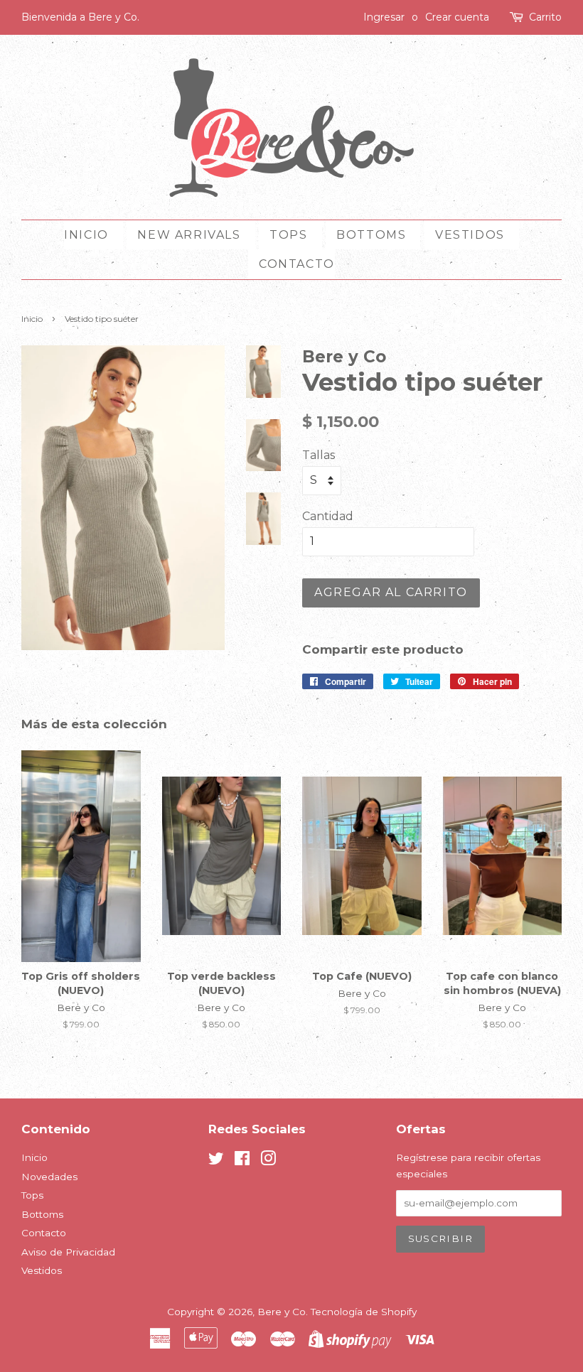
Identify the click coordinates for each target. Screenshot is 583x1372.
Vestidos (470, 235)
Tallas (318, 455)
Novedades (49, 1176)
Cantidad (327, 516)
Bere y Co (281, 1311)
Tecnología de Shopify (364, 1311)
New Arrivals (188, 235)
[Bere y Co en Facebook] (242, 1161)
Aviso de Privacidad (68, 1252)
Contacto (297, 264)
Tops (288, 235)
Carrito (545, 17)
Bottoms (371, 235)
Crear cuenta (457, 17)
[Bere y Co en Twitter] (216, 1161)
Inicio (86, 235)
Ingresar (384, 17)
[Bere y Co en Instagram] (268, 1161)
